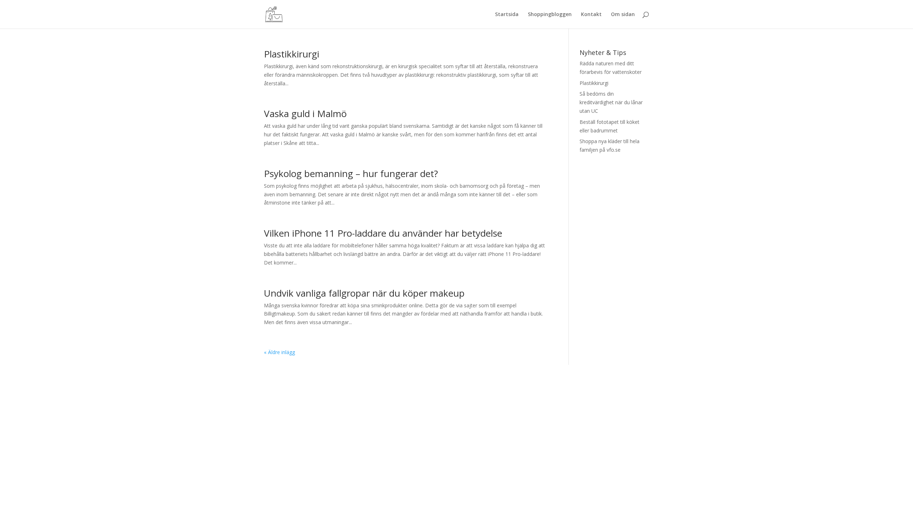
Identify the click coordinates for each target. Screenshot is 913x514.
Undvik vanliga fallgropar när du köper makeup (364, 293)
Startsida (507, 14)
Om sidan (623, 14)
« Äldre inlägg (279, 352)
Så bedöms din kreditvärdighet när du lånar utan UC (611, 102)
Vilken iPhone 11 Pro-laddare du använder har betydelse (383, 233)
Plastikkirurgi (291, 53)
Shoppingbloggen (550, 14)
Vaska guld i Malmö (305, 113)
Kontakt (591, 14)
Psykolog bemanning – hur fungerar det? (351, 173)
